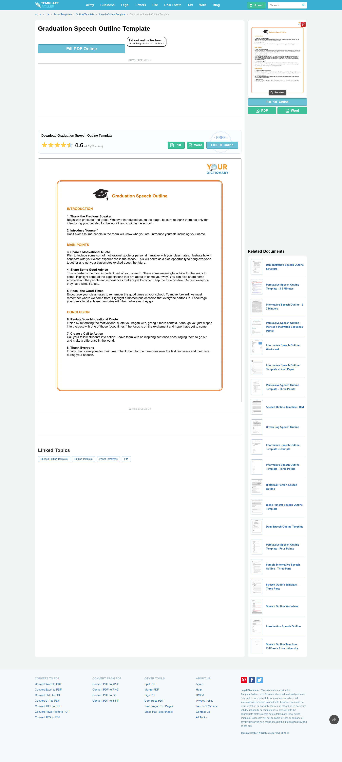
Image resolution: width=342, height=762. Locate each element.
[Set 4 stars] (63, 145)
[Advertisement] (139, 90)
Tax (190, 5)
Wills (202, 5)
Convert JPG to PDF (47, 717)
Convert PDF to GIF (104, 695)
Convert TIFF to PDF (48, 706)
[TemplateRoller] (47, 5)
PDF (179, 145)
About (199, 684)
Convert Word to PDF (48, 684)
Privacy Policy (204, 700)
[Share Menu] (334, 719)
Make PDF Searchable (158, 711)
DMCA (200, 695)
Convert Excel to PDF (48, 689)
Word (198, 145)
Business (107, 5)
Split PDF (150, 684)
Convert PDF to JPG (105, 684)
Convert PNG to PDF (48, 695)
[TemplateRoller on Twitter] (259, 680)
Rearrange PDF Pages (158, 706)
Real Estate (172, 5)
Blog (216, 5)
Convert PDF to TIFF (105, 700)
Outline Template (83, 459)
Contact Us (203, 711)
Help (199, 689)
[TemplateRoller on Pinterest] (244, 680)
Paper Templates (108, 459)
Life (155, 5)
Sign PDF (150, 695)
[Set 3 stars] (57, 145)
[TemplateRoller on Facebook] (252, 680)
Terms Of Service (207, 706)
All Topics (202, 717)
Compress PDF (154, 700)
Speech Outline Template (54, 459)
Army (90, 5)
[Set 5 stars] (70, 145)
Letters (141, 5)
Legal (125, 5)
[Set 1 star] (44, 145)
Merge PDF (151, 689)
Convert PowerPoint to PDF (52, 711)
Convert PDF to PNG (105, 689)
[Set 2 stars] (51, 145)
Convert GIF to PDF (47, 700)
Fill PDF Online (81, 48)
